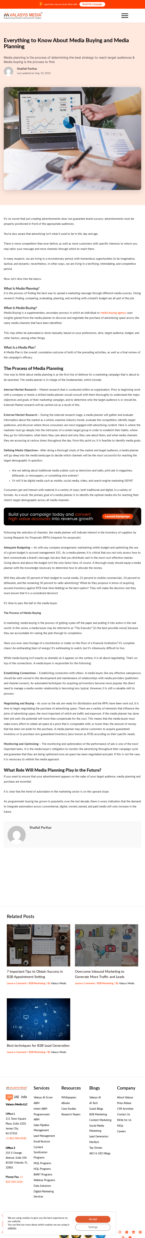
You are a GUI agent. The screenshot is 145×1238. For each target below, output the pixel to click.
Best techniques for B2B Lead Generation (38, 1045)
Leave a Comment (17, 983)
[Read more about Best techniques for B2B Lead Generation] (38, 1019)
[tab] (9, 1096)
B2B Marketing (37, 983)
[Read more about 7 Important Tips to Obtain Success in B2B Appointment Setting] (38, 945)
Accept (93, 1219)
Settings (93, 1227)
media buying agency (113, 312)
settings (12, 1228)
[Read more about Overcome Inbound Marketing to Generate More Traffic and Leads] (106, 945)
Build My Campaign (92, 4)
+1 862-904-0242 (16, 1138)
